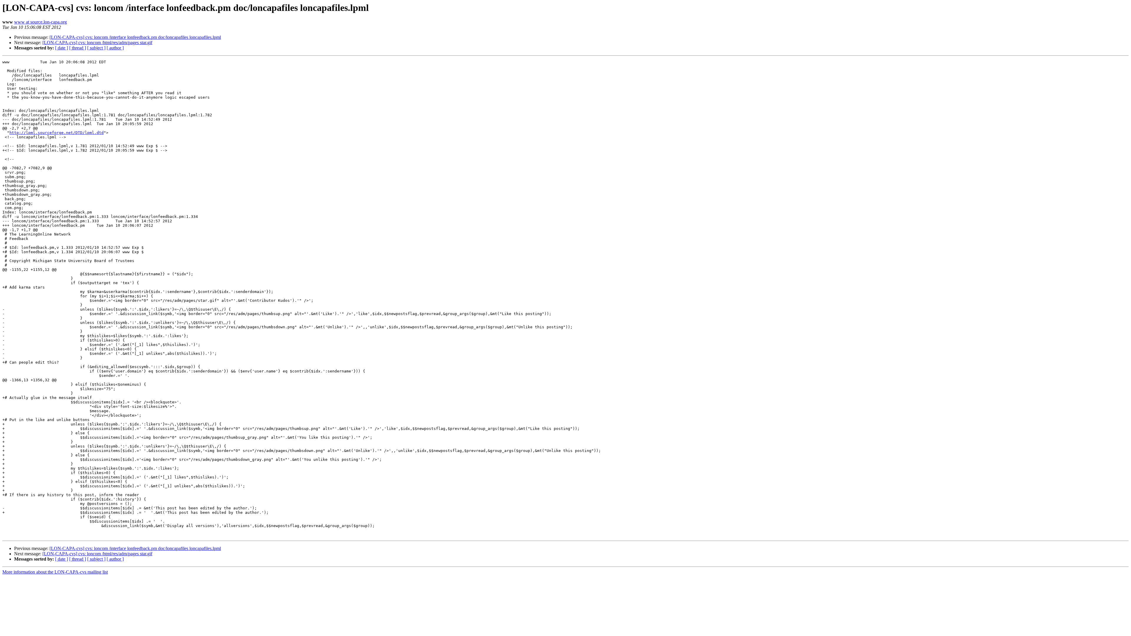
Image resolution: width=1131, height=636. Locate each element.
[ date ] (61, 47)
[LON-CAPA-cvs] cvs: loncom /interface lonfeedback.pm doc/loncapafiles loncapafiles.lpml (135, 37)
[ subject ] (96, 47)
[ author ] (115, 47)
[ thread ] (77, 47)
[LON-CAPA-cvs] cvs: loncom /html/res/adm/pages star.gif (97, 42)
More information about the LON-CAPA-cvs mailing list (55, 571)
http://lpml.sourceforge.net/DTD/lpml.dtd (56, 132)
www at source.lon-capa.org (40, 21)
